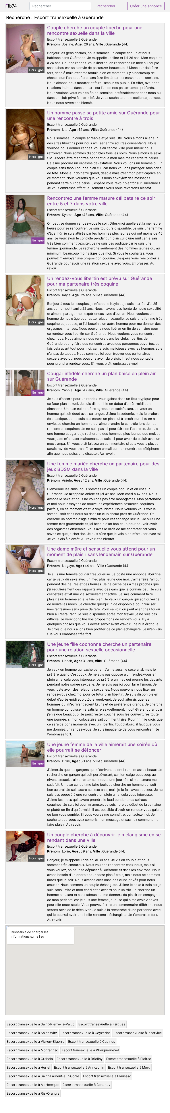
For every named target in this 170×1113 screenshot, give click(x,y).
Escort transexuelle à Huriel (28, 1067)
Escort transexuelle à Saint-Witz (32, 1033)
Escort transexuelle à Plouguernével (90, 1050)
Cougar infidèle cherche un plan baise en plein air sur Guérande (101, 376)
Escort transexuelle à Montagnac (32, 1050)
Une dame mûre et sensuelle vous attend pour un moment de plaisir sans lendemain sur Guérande (101, 551)
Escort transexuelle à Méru (129, 1067)
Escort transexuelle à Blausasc (107, 1076)
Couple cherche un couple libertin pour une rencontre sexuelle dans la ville (94, 30)
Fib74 (11, 6)
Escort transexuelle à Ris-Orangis (33, 1093)
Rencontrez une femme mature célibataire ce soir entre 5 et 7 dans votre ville (101, 200)
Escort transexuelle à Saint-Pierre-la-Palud (41, 1024)
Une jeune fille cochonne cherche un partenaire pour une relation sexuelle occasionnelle (99, 647)
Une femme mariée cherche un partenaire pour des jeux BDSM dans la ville (103, 466)
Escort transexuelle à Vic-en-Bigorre (35, 1041)
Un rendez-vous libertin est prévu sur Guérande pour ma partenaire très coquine (99, 281)
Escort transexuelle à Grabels (30, 1059)
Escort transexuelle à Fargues (101, 1024)
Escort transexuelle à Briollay (79, 1059)
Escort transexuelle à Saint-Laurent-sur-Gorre (43, 1076)
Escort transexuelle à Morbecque (33, 1085)
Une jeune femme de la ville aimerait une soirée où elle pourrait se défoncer (102, 747)
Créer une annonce (146, 6)
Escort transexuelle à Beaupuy (86, 1085)
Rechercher (106, 6)
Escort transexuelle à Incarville (138, 1033)
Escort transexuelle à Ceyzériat (85, 1033)
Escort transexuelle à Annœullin (79, 1067)
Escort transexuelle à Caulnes (91, 1041)
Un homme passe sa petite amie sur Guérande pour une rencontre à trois (103, 115)
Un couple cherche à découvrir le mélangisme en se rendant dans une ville (104, 837)
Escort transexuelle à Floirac (128, 1059)
